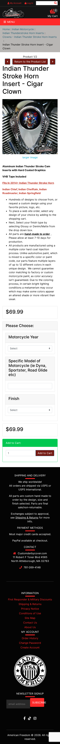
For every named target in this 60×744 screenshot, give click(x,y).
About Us (30, 627)
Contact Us (30, 622)
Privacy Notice (30, 608)
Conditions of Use (30, 613)
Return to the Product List (30, 61)
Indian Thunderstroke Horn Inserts (23, 33)
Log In (29, 3)
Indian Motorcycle (23, 29)
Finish (13, 398)
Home (6, 29)
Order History (30, 638)
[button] (50, 735)
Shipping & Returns (26, 517)
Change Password (30, 642)
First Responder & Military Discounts (30, 599)
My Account (15, 3)
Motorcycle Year (23, 337)
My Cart (53, 16)
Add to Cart (45, 453)
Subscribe (38, 702)
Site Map (30, 618)
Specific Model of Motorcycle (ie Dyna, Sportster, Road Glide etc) (27, 368)
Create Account (30, 647)
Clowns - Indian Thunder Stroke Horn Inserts (30, 36)
